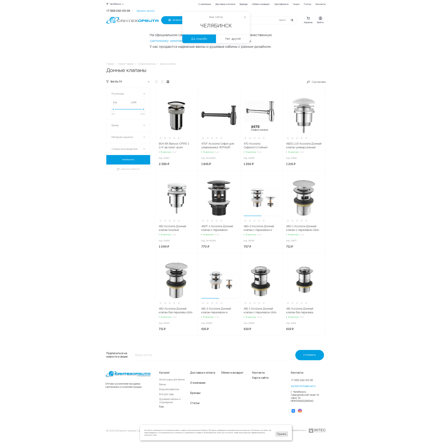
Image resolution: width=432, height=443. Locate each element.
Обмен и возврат (261, 4)
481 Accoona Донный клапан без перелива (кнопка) (299, 312)
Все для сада (166, 394)
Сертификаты (281, 4)
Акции (296, 4)
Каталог (164, 372)
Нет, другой (233, 38)
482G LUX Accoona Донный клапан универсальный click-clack (303, 147)
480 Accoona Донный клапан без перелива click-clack (176, 312)
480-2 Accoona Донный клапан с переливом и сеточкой (259, 230)
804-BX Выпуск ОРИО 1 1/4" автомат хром (174, 145)
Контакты (321, 4)
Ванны (162, 384)
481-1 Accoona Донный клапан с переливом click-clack (260, 312)
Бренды (244, 4)
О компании (204, 4)
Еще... (162, 406)
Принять (281, 434)
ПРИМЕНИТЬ (128, 160)
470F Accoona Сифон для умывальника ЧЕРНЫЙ (217, 145)
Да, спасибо (199, 38)
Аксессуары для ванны (172, 379)
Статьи (307, 4)
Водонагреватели (169, 389)
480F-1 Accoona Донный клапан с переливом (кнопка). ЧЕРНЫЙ (217, 230)
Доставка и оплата (225, 4)
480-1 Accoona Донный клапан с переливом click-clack (303, 230)
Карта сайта (260, 377)
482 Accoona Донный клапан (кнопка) (172, 228)
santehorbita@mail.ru (303, 386)
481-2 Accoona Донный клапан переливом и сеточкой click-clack (216, 312)
